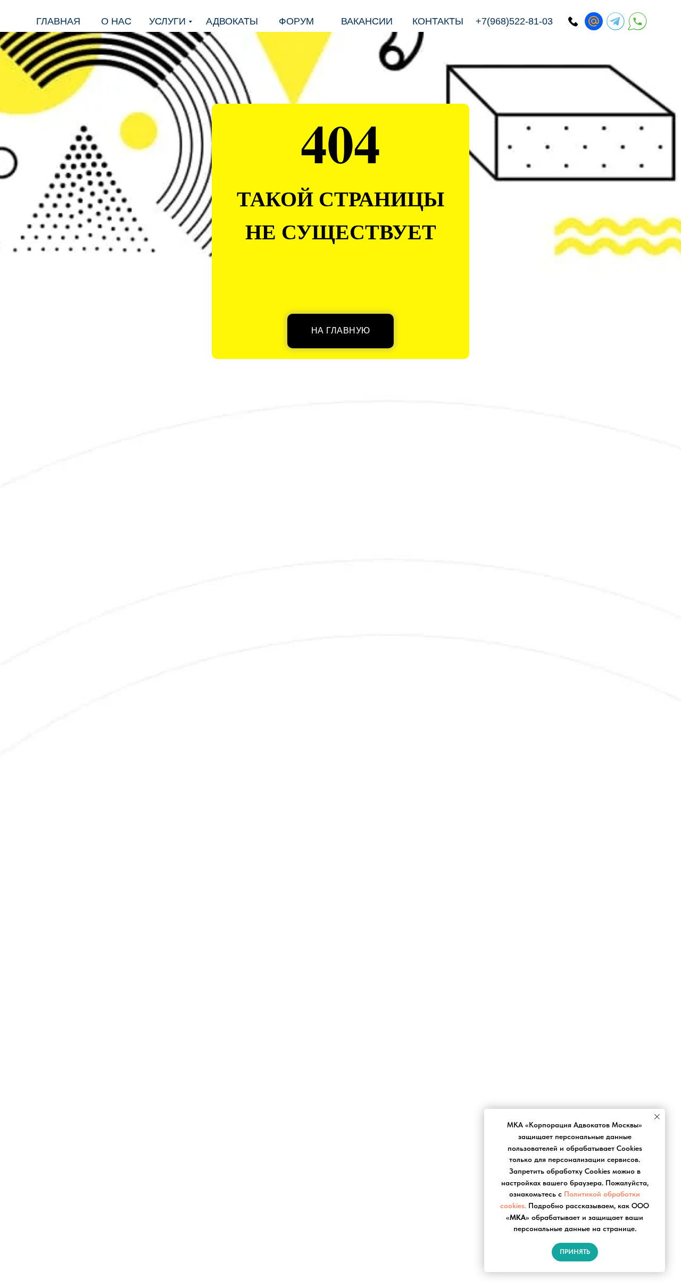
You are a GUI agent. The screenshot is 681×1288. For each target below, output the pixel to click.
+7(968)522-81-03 (514, 21)
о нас (116, 21)
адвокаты (232, 21)
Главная (58, 21)
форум (296, 21)
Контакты (437, 21)
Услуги (167, 21)
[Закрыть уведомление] (657, 1116)
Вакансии (367, 21)
